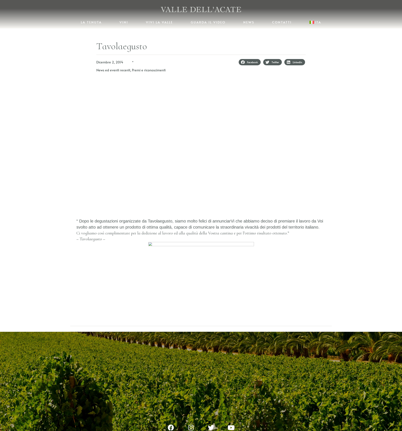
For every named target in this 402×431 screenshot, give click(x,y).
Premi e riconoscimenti (149, 70)
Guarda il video (208, 22)
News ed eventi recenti (113, 70)
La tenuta (91, 22)
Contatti (282, 22)
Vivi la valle (159, 22)
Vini (124, 22)
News (248, 22)
